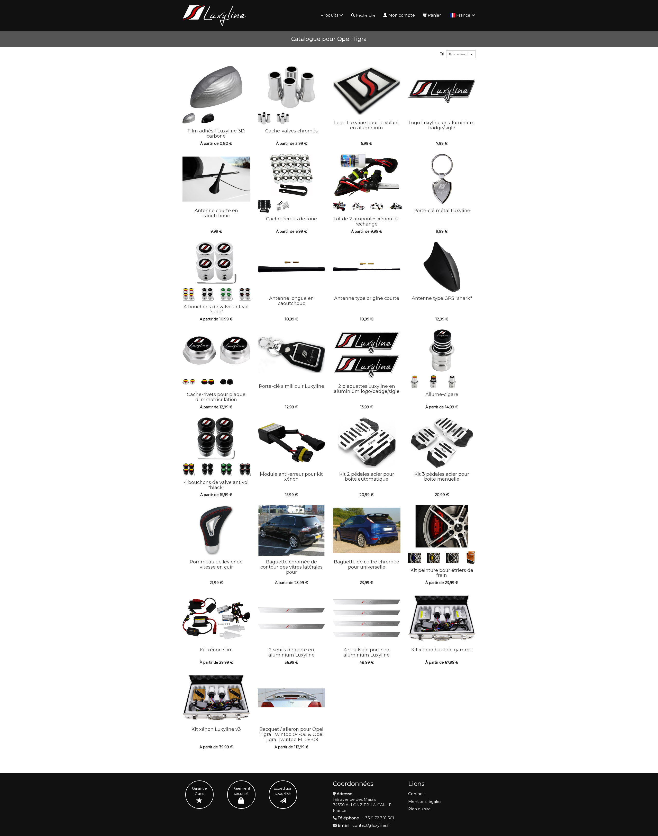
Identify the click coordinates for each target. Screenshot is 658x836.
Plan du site (419, 808)
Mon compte (401, 15)
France (463, 15)
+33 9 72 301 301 (378, 817)
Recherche (366, 15)
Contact (416, 793)
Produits (330, 15)
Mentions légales (424, 801)
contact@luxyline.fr (371, 825)
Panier (434, 15)
